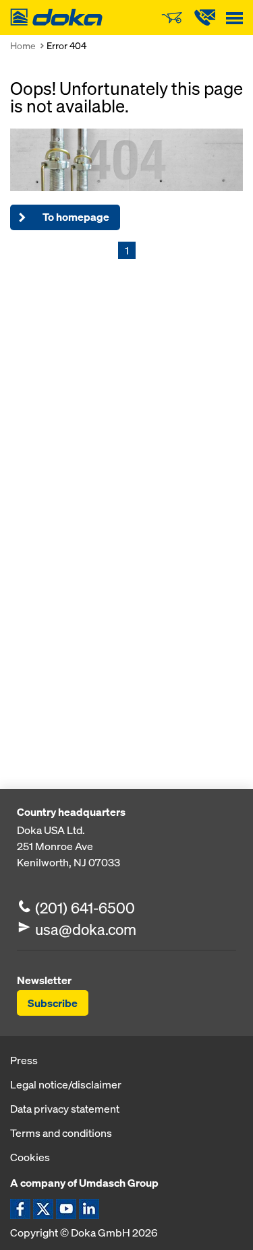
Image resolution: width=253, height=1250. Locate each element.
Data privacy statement (64, 1108)
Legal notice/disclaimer (65, 1084)
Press (24, 1060)
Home (23, 45)
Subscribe (53, 1003)
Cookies (30, 1157)
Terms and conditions (61, 1132)
